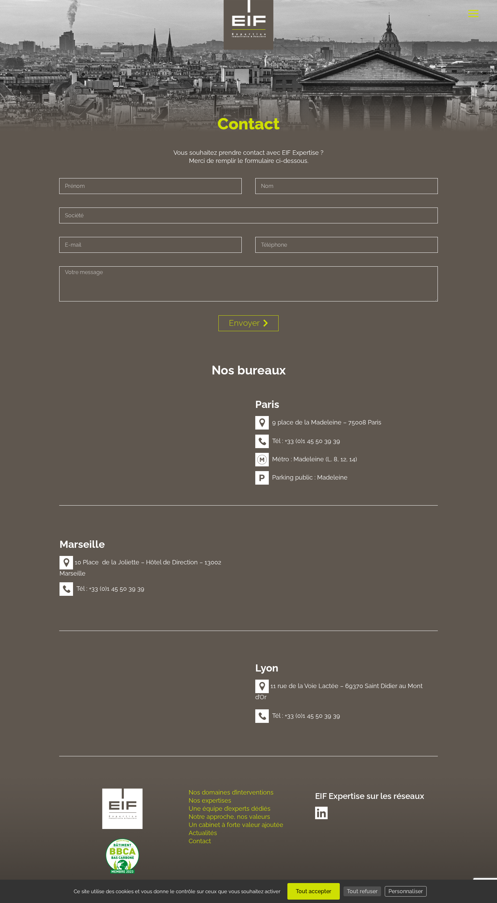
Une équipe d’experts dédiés (229, 808)
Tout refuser (362, 891)
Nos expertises (210, 800)
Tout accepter (313, 891)
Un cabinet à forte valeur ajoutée (236, 824)
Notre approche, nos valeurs (229, 816)
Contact (200, 841)
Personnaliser (405, 891)
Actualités (203, 832)
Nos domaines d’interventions (231, 792)
